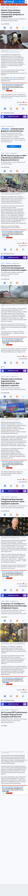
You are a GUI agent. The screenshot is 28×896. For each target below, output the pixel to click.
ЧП (4, 362)
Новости (3, 4)
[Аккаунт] (26, 1)
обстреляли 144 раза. (7, 94)
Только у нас (14, 4)
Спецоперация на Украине (9, 109)
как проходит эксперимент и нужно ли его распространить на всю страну (13, 83)
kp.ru (26, 99)
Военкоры (20, 4)
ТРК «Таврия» (13, 74)
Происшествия (8, 260)
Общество (4, 87)
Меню (1, 1)
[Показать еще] (23, 27)
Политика (7, 7)
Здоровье (3, 123)
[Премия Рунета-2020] (13, 1)
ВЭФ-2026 (8, 4)
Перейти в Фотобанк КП (15, 52)
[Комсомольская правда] (8, 2)
